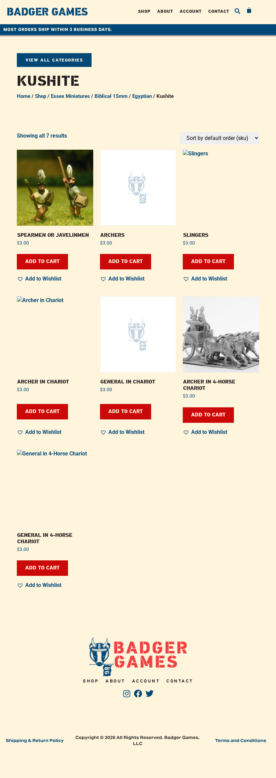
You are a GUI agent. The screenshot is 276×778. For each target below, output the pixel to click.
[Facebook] (138, 694)
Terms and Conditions (240, 740)
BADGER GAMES (47, 12)
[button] (238, 11)
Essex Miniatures (70, 96)
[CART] (249, 10)
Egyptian (142, 96)
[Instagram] (127, 694)
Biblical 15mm (111, 96)
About (165, 11)
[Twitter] (149, 694)
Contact (218, 11)
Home (23, 96)
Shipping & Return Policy (35, 740)
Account (191, 11)
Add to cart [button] (42, 261)
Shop (144, 11)
